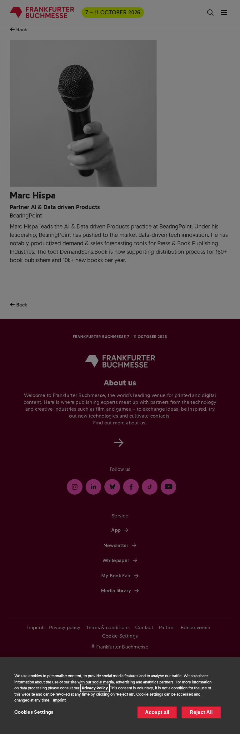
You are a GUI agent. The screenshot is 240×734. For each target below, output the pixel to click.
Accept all (157, 712)
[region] (120, 695)
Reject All (201, 712)
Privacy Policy (95, 688)
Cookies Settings (33, 712)
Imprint (59, 700)
